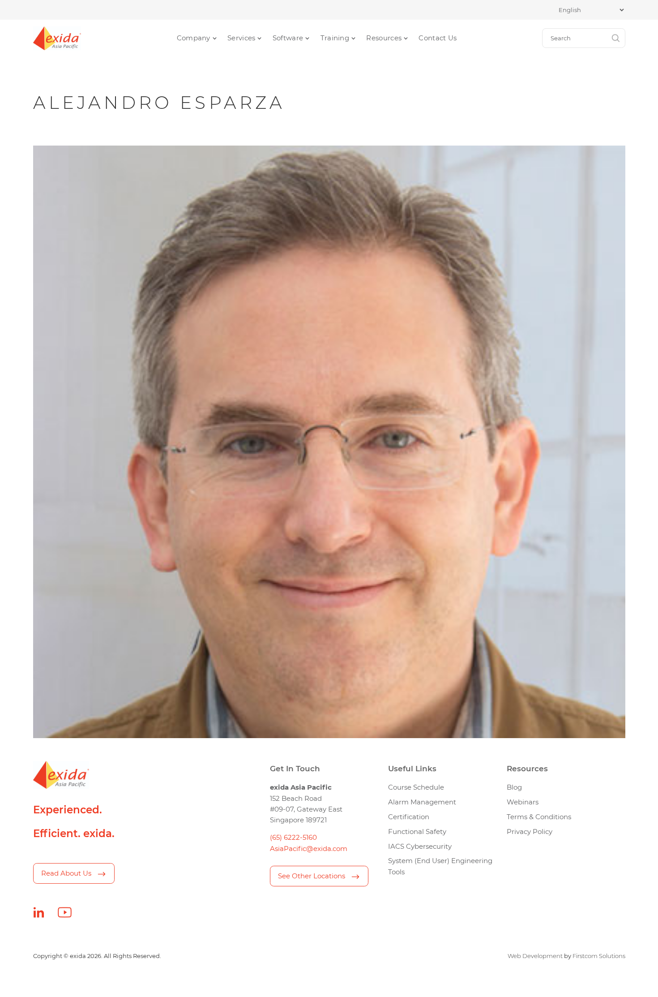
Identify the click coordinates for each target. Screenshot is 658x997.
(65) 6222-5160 (293, 837)
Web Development (535, 955)
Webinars (522, 802)
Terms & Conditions (539, 816)
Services (241, 38)
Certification (408, 816)
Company (193, 38)
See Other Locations (311, 876)
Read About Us (66, 873)
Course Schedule (416, 787)
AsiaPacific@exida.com (308, 848)
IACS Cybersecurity (420, 846)
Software (288, 38)
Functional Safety (417, 831)
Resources (384, 38)
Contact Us (438, 38)
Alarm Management (422, 802)
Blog (514, 787)
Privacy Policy (529, 831)
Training (334, 38)
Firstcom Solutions (599, 955)
